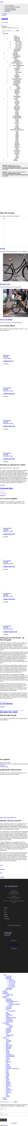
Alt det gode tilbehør (6, 319)
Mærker (15, 98)
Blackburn (17, 109)
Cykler (15, 36)
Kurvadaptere (18, 72)
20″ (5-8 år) (18, 45)
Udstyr (15, 58)
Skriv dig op (3, 1119)
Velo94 (1, 1)
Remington (17, 144)
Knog (17, 131)
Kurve (17, 70)
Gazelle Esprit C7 (8, 361)
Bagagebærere (17, 61)
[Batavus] (5, 744)
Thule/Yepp (17, 153)
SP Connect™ (17, 151)
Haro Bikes (17, 128)
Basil (17, 104)
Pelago (17, 137)
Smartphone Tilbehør (17, 78)
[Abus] (5, 738)
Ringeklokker (17, 76)
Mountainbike (17, 49)
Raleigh (17, 140)
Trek (17, 155)
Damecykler (17, 38)
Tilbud (15, 159)
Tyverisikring (17, 80)
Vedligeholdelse (17, 96)
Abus (17, 100)
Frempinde (17, 90)
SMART (17, 149)
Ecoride (17, 120)
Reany (17, 141)
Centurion (17, 115)
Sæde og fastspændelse (18, 65)
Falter (17, 121)
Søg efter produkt (6, 27)
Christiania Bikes (17, 116)
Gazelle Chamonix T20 (10, 632)
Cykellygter (17, 68)
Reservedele (15, 84)
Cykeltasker (17, 69)
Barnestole (16, 60)
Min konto (2, 869)
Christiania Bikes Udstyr (17, 62)
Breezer (17, 112)
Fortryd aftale (14, 1123)
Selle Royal (17, 147)
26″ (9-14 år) (18, 48)
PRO (17, 139)
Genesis (17, 127)
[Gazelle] (5, 726)
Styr (17, 94)
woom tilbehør (17, 82)
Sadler (17, 77)
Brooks (17, 113)
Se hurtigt (6, 356)
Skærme (17, 93)
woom (17, 156)
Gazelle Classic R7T (9, 393)
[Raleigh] (5, 756)
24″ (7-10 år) (18, 46)
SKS (17, 148)
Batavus (17, 105)
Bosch (17, 110)
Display (18, 86)
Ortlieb (17, 136)
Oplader (18, 88)
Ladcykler (15, 53)
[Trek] (5, 750)
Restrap (17, 145)
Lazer (17, 132)
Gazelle (17, 125)
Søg (17, 30)
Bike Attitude (17, 106)
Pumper (17, 74)
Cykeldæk (17, 89)
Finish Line (17, 123)
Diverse (18, 66)
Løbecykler (18, 41)
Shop (1, 865)
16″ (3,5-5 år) (18, 44)
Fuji (17, 124)
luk (7, 1125)
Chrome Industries (17, 117)
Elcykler (15, 52)
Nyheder (15, 160)
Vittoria (17, 157)
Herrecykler (17, 37)
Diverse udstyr (17, 81)
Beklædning (15, 54)
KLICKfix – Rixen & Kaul (17, 129)
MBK (17, 133)
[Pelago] (5, 732)
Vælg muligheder (7, 387)
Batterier (17, 85)
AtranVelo (17, 102)
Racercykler (17, 50)
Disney (17, 119)
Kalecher (18, 64)
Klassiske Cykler (5, 284)
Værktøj (17, 97)
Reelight (17, 143)
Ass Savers (17, 101)
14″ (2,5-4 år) (18, 42)
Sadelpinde (17, 92)
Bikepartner (17, 108)
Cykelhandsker (17, 56)
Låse (17, 73)
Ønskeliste (2, 877)
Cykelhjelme (16, 57)
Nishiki (17, 135)
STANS (17, 152)
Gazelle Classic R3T (9, 426)
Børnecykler (17, 40)
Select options (6, 355)
